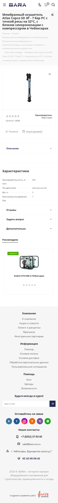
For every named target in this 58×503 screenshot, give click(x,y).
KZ (23, 458)
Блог (29, 379)
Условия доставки (29, 357)
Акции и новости (29, 323)
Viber (40, 421)
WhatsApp (48, 421)
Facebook (17, 421)
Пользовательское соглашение (29, 366)
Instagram (24, 421)
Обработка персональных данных (29, 362)
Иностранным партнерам (29, 336)
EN (35, 458)
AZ (38, 458)
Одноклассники (32, 421)
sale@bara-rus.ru (31, 444)
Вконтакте (9, 421)
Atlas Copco (46, 117)
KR (31, 458)
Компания (29, 313)
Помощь (29, 349)
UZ (27, 458)
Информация (29, 343)
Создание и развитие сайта (23, 495)
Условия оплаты (29, 353)
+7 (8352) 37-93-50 (31, 436)
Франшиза (29, 331)
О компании (29, 318)
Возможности (29, 388)
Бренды (29, 384)
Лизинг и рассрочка (29, 327)
